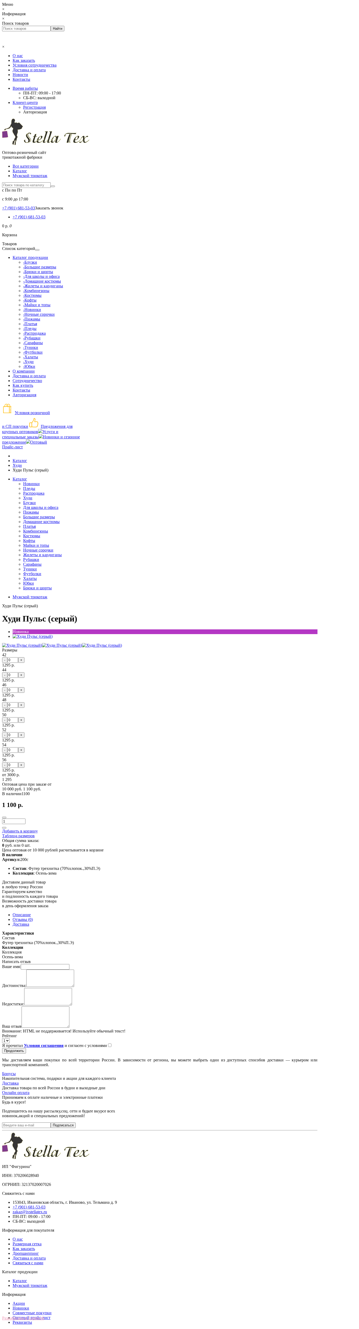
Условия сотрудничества (35, 65)
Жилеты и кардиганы (42, 555)
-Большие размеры (39, 267)
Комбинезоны (35, 531)
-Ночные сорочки (39, 314)
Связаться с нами (28, 1263)
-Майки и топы (36, 305)
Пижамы (31, 512)
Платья (29, 526)
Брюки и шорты (37, 588)
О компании (24, 371)
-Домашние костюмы (42, 281)
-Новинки (32, 309)
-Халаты (30, 357)
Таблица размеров (18, 836)
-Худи (28, 361)
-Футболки (33, 352)
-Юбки (29, 366)
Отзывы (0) (23, 919)
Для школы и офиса (40, 507)
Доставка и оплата (29, 70)
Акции (19, 1303)
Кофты (29, 540)
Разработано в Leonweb (23, 1318)
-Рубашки (31, 338)
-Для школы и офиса (41, 276)
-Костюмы (32, 295)
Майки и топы (36, 545)
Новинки (31, 484)
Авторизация (35, 112)
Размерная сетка (27, 1244)
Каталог (20, 171)
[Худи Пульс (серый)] (33, 636)
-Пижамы (31, 319)
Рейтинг (9, 1036)
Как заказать (24, 60)
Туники (30, 569)
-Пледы (30, 328)
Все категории (26, 166)
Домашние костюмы (41, 521)
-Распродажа (34, 333)
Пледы (29, 488)
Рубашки (31, 559)
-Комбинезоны (36, 290)
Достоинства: (14, 985)
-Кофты (30, 300)
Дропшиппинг (26, 1253)
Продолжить (14, 1051)
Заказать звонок (49, 208)
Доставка (21, 924)
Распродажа (33, 493)
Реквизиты (22, 1322)
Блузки (29, 502)
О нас (18, 55)
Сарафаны (32, 564)
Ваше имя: (11, 966)
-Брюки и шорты (38, 271)
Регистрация (34, 107)
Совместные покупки (32, 1313)
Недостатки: (13, 1004)
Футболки (32, 573)
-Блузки (30, 262)
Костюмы (31, 536)
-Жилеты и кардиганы (43, 286)
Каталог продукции (30, 257)
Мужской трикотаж (30, 175)
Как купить (23, 385)
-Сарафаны (33, 342)
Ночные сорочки (38, 550)
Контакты (21, 79)
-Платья (30, 324)
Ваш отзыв (12, 1026)
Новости (20, 74)
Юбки (28, 583)
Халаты (30, 578)
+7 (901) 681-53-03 (29, 217)
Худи (27, 498)
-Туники (30, 347)
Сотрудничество (27, 380)
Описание (22, 914)
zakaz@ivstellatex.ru (30, 1212)
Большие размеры (39, 517)
